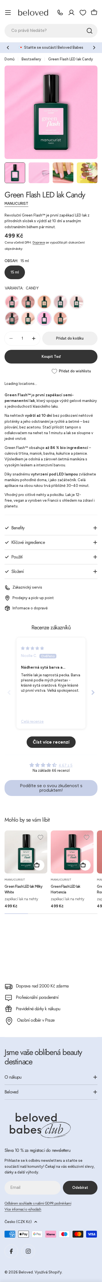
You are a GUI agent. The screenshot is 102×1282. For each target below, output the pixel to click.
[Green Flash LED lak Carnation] (12, 318)
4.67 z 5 (66, 765)
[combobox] (51, 31)
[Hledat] (89, 30)
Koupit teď (51, 356)
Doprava (39, 242)
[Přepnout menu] (8, 12)
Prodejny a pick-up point (33, 598)
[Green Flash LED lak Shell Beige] (28, 302)
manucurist (16, 203)
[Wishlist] (82, 12)
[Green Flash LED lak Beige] (44, 302)
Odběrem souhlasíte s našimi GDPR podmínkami (38, 1203)
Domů (9, 59)
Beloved (26, 1272)
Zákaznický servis (27, 587)
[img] (32, 648)
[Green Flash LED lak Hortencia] (12, 302)
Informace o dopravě (30, 608)
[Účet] (71, 12)
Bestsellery (31, 59)
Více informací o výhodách (23, 1209)
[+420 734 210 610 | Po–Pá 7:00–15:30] (60, 12)
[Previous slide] (9, 692)
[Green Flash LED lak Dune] (60, 318)
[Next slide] (92, 692)
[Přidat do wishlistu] (40, 837)
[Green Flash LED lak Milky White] (26, 851)
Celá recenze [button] (32, 721)
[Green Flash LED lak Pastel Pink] (28, 318)
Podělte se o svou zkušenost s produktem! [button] (51, 788)
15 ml (14, 272)
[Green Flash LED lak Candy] (44, 318)
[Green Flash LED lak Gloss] (76, 302)
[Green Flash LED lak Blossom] (60, 302)
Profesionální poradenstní (37, 997)
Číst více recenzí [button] (51, 742)
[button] (8, 47)
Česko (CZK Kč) (18, 1222)
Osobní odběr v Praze (35, 1020)
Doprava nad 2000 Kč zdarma (42, 986)
